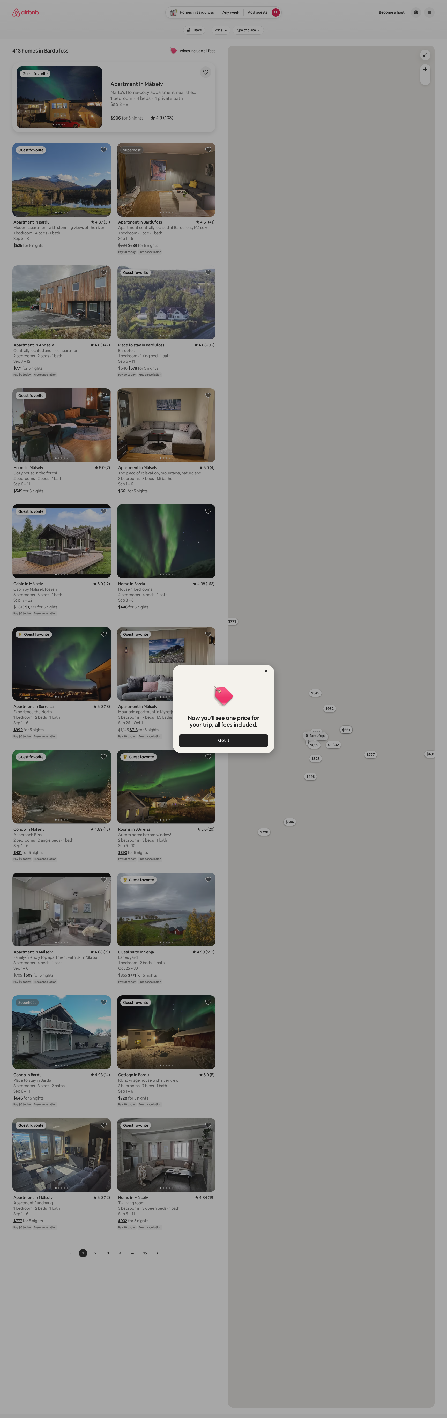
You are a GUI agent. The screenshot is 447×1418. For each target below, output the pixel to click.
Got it (223, 740)
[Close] (266, 671)
